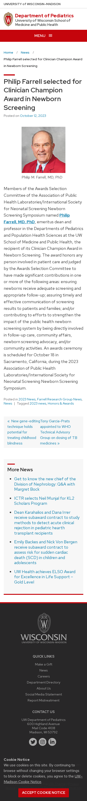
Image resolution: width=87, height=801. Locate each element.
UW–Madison (32, 4)
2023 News (27, 399)
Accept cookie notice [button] (43, 792)
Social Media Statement (43, 694)
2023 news (38, 403)
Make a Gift (43, 664)
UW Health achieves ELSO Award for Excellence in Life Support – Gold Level (44, 577)
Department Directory (43, 682)
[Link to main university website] (43, 644)
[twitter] (33, 742)
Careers (44, 676)
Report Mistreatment (43, 700)
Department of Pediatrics (44, 16)
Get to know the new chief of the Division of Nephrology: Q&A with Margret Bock (45, 484)
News (8, 403)
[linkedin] (52, 742)
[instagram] (43, 742)
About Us (44, 688)
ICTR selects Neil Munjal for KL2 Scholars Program (44, 501)
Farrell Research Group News (59, 399)
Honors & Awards (61, 403)
